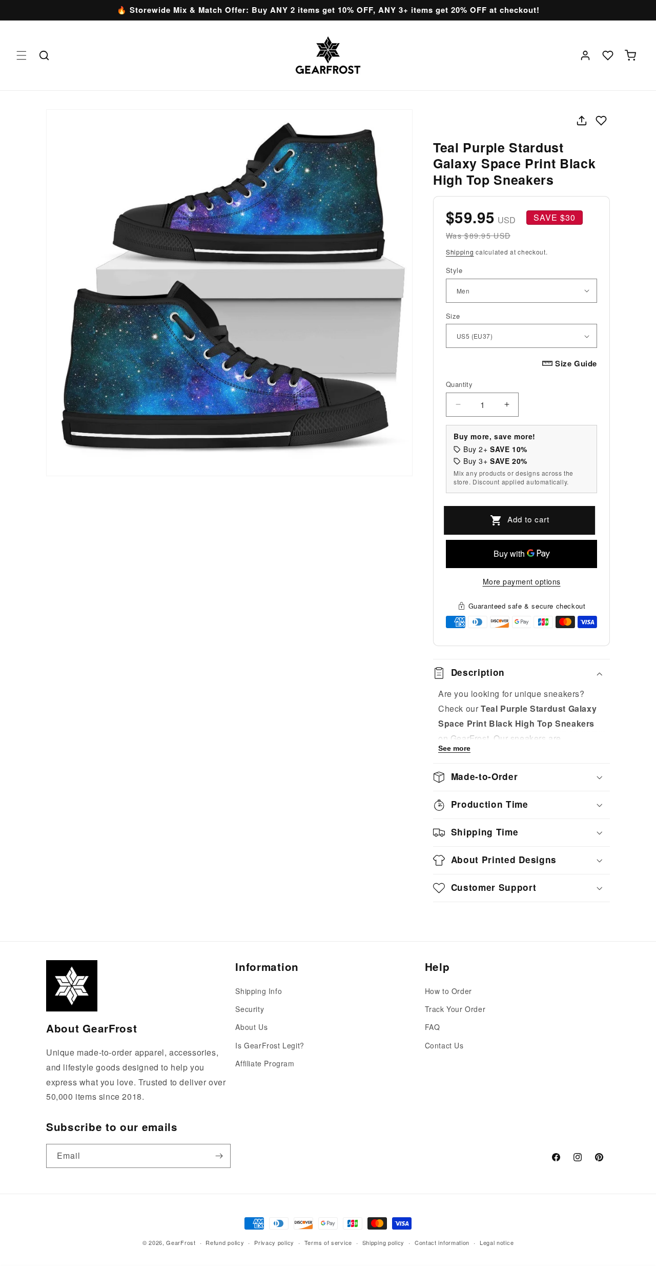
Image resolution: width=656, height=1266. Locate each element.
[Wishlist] (608, 55)
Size (453, 316)
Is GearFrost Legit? (269, 1045)
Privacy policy (274, 1242)
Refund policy (225, 1242)
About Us (251, 1027)
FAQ (432, 1027)
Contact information (442, 1242)
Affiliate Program (264, 1063)
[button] (21, 55)
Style (454, 270)
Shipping (460, 251)
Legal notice (497, 1242)
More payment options (522, 581)
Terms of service (328, 1242)
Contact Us (444, 1045)
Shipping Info (258, 991)
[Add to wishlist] (601, 120)
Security (249, 1009)
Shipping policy (383, 1242)
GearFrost (180, 1242)
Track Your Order (455, 1009)
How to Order (448, 991)
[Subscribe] (219, 1156)
